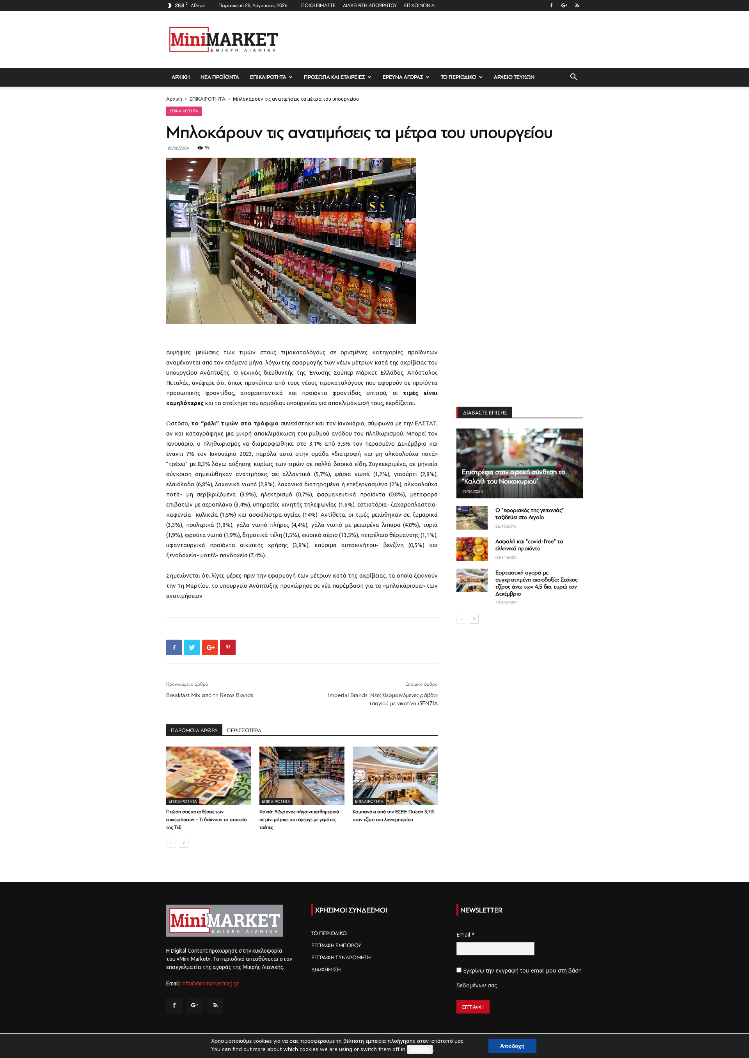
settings (420, 1049)
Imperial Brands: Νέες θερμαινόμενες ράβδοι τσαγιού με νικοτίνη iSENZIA (383, 699)
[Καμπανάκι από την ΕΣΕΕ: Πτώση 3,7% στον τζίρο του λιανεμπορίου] (395, 776)
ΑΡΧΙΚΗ (181, 77)
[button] (573, 78)
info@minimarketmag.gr (210, 983)
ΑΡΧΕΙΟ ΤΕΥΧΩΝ (514, 77)
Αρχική (174, 98)
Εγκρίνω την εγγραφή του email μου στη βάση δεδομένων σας (519, 978)
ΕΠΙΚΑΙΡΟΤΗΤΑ (268, 77)
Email (465, 934)
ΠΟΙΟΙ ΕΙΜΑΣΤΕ (318, 5)
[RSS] (577, 5)
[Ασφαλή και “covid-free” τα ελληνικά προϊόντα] (472, 549)
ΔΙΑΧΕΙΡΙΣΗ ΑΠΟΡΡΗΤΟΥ (370, 5)
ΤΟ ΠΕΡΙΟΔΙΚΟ (458, 77)
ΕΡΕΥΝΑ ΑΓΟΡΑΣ (403, 77)
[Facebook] (551, 5)
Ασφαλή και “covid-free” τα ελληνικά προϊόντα (529, 545)
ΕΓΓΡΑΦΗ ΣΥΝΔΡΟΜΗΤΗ (341, 957)
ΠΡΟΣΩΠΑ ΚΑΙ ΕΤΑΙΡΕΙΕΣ (334, 77)
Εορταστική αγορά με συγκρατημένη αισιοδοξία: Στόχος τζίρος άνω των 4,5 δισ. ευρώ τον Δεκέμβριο (536, 583)
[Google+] (564, 5)
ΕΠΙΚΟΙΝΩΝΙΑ (419, 5)
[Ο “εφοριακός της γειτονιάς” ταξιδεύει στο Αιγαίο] (472, 518)
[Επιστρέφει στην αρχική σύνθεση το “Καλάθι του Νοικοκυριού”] (519, 463)
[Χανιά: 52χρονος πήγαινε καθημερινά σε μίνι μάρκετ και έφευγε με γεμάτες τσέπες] (301, 776)
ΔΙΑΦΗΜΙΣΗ (326, 970)
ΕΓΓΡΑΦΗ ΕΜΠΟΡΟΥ (336, 945)
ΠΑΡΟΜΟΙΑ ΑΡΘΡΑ (194, 730)
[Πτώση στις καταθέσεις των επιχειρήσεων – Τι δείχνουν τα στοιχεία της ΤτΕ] (208, 776)
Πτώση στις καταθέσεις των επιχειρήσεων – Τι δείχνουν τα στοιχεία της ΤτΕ (206, 819)
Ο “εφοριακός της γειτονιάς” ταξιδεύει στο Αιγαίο (529, 514)
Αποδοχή (512, 1046)
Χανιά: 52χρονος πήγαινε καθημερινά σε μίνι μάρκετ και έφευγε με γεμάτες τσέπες (299, 819)
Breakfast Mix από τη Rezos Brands (209, 695)
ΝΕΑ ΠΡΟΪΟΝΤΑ (220, 77)
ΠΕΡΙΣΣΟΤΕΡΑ (244, 730)
